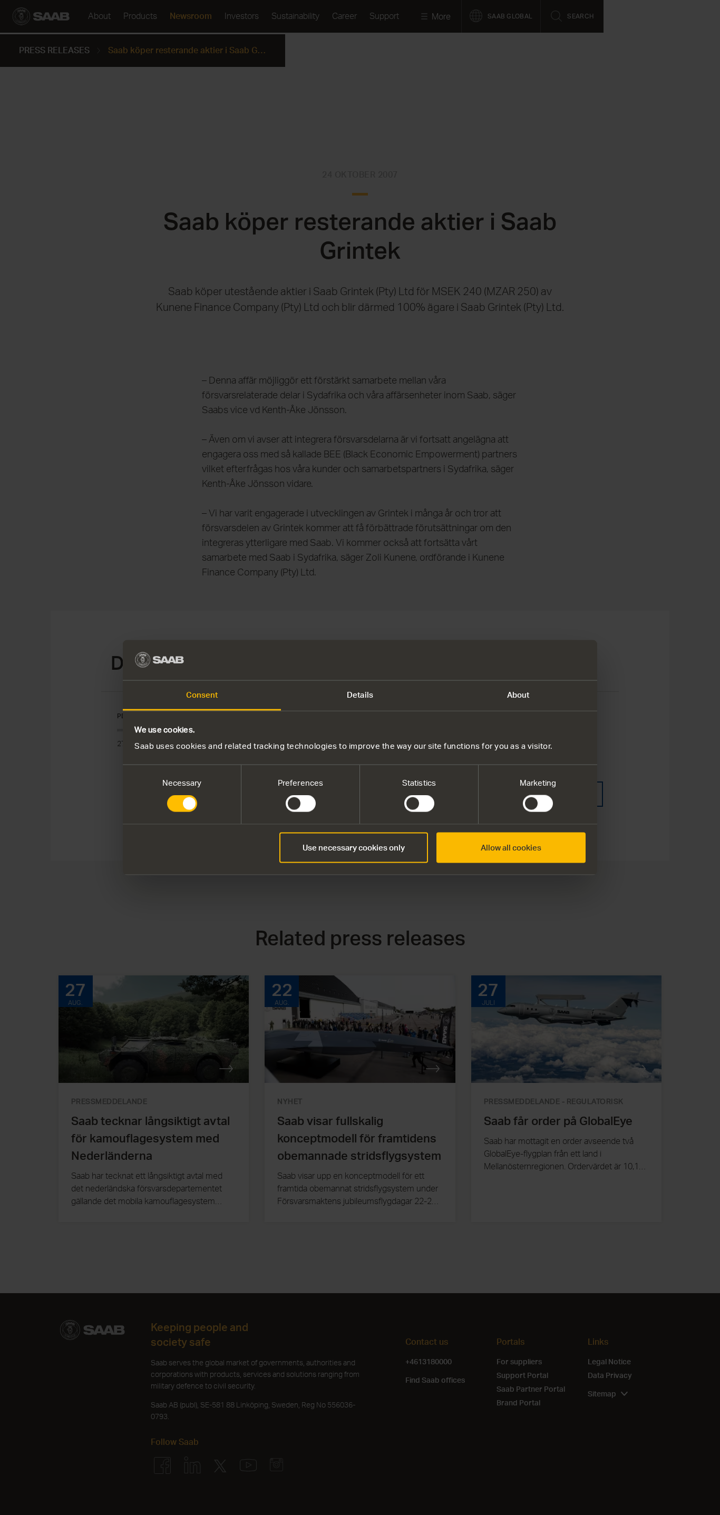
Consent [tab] (202, 695)
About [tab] (518, 695)
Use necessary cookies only (354, 847)
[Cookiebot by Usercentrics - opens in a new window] (539, 660)
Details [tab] (360, 695)
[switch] (301, 803)
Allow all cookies (511, 847)
